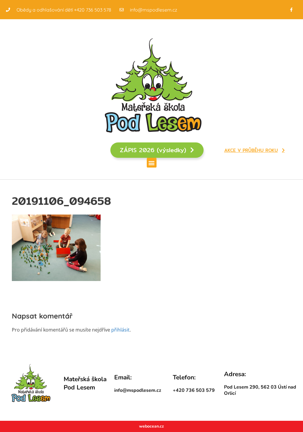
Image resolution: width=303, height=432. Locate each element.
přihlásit (120, 330)
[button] (152, 163)
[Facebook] (291, 9)
